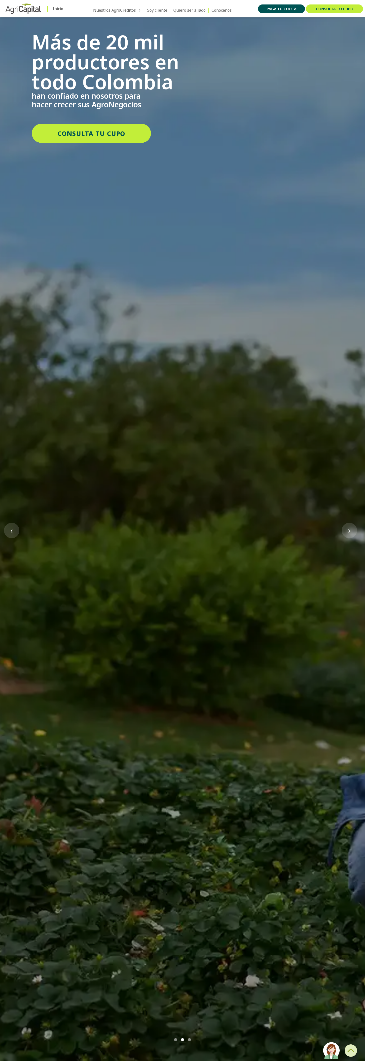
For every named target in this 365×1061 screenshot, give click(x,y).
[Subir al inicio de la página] (351, 1050)
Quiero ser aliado (189, 10)
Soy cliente (157, 10)
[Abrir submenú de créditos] (139, 10)
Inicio (58, 8)
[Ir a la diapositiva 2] (182, 1039)
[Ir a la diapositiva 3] (189, 1039)
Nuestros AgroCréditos (114, 10)
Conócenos (222, 10)
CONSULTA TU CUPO (91, 133)
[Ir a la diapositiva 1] (175, 1039)
